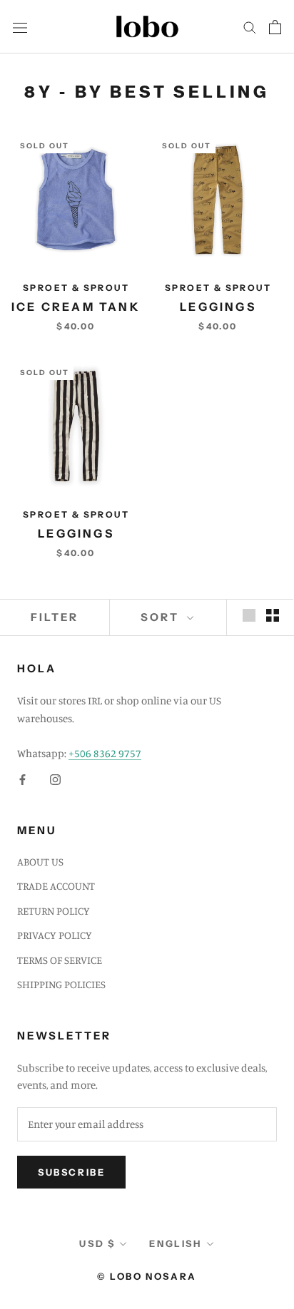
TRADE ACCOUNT (56, 886)
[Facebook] (22, 779)
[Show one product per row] (249, 615)
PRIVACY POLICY (54, 935)
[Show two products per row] (272, 615)
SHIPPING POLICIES (61, 984)
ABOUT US (40, 861)
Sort (162, 617)
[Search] (249, 27)
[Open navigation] (20, 26)
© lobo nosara (147, 1276)
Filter (54, 617)
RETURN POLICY (53, 911)
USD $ (97, 1243)
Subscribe (71, 1172)
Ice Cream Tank (76, 306)
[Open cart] (275, 27)
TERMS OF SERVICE (59, 960)
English (175, 1243)
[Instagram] (55, 779)
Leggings (218, 306)
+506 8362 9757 (105, 753)
